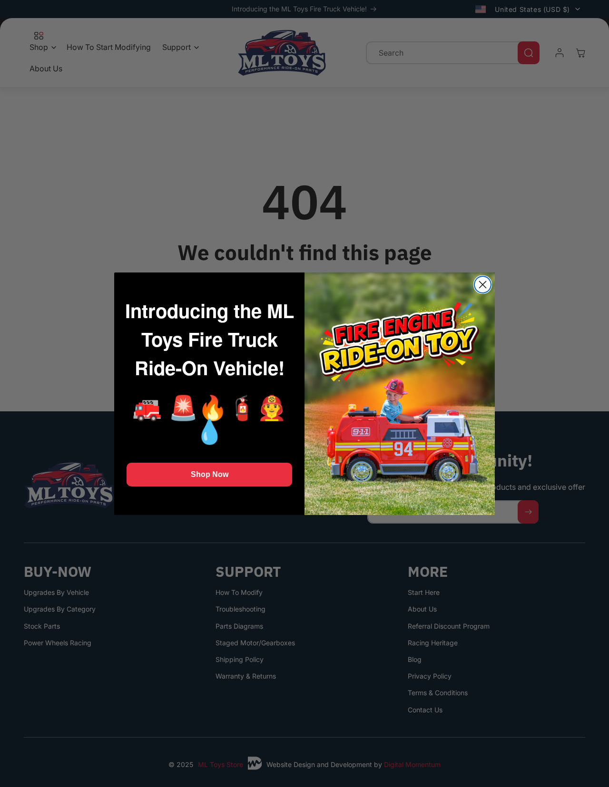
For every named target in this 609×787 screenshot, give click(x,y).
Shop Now (209, 474)
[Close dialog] (482, 284)
